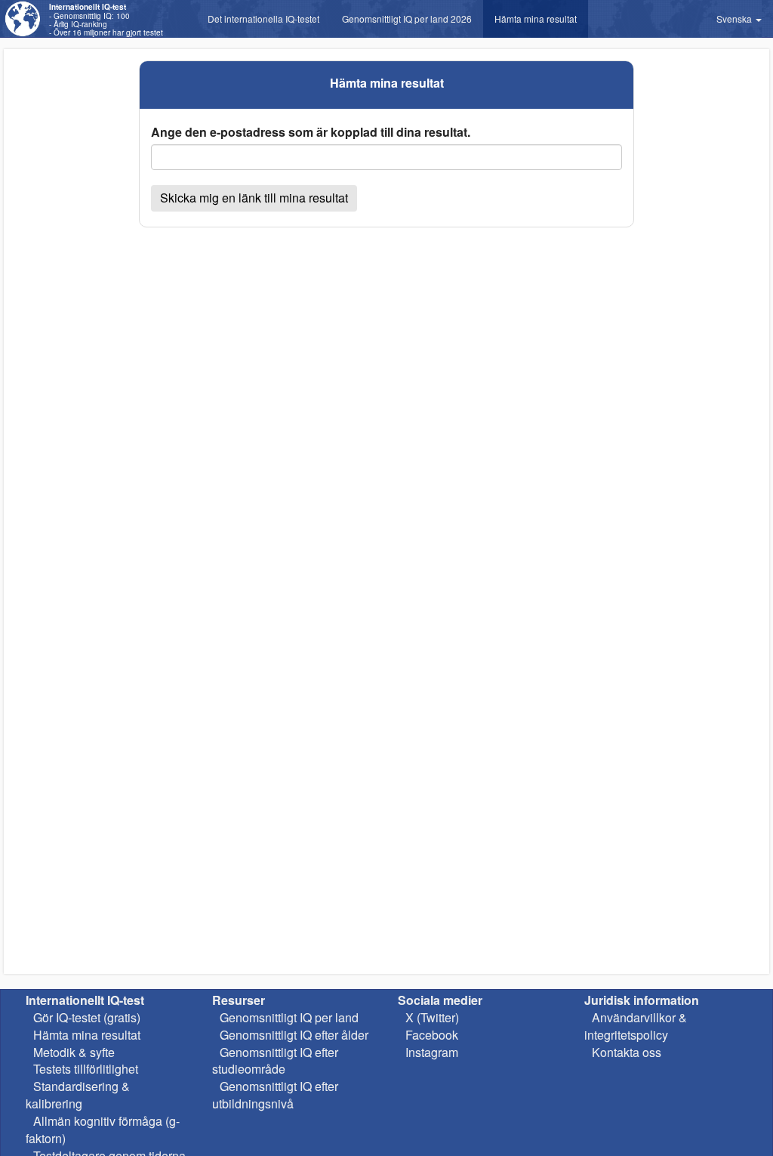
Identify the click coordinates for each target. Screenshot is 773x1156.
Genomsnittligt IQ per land (289, 1017)
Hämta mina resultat (535, 18)
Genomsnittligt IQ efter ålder (294, 1034)
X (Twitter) (432, 1017)
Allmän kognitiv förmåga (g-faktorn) (103, 1129)
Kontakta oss (626, 1052)
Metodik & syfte (74, 1052)
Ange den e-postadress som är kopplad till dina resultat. (310, 132)
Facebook (431, 1034)
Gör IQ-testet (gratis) (86, 1017)
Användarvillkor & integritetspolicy (635, 1026)
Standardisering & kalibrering (78, 1094)
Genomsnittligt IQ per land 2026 (407, 18)
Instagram (431, 1052)
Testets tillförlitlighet (85, 1068)
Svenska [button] (735, 18)
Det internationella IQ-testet (263, 18)
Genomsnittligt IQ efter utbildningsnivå (275, 1094)
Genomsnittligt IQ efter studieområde (275, 1060)
